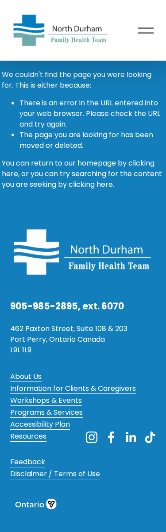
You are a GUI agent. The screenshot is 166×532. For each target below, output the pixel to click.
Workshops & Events (46, 400)
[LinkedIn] (130, 437)
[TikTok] (150, 437)
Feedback (27, 462)
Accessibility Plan (40, 424)
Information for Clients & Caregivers (73, 388)
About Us (26, 376)
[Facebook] (111, 437)
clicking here (91, 184)
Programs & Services (46, 412)
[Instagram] (91, 437)
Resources (28, 436)
